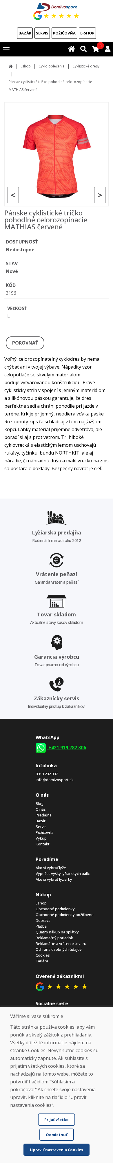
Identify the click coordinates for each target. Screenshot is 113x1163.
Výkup (41, 838)
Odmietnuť (57, 1134)
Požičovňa (64, 33)
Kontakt (43, 844)
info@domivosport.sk (55, 779)
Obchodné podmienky (55, 908)
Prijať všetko (56, 1119)
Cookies (43, 955)
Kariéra (42, 961)
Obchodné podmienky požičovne (65, 914)
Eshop (26, 66)
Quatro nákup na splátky (57, 932)
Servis (42, 33)
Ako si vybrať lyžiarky (54, 879)
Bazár (25, 33)
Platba (41, 926)
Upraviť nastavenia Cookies (56, 1149)
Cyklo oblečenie (52, 66)
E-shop (87, 33)
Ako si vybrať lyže (51, 867)
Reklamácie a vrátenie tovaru (61, 943)
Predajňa (44, 815)
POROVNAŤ (25, 343)
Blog (39, 803)
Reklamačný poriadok (54, 937)
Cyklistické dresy (85, 66)
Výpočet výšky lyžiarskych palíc (63, 873)
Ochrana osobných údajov (59, 949)
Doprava (43, 920)
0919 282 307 (47, 773)
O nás (41, 809)
